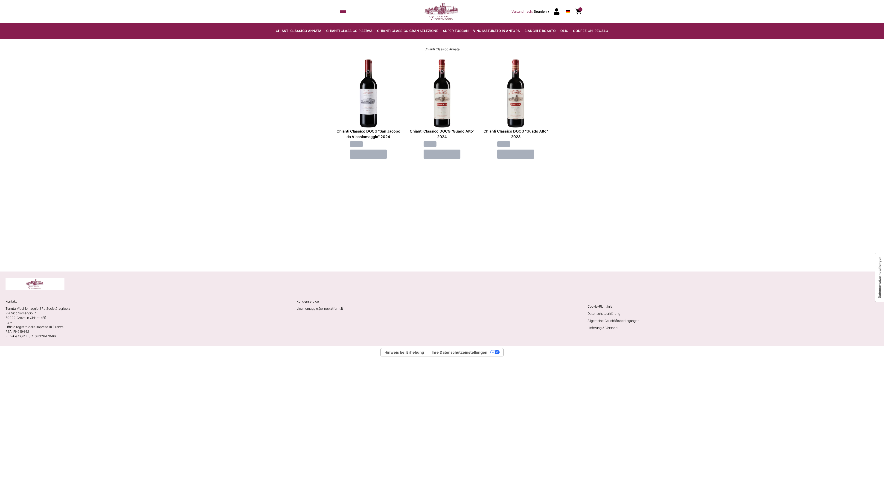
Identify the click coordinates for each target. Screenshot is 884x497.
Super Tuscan (455, 31)
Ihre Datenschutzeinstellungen (459, 352)
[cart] (578, 11)
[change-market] (531, 11)
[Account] (556, 11)
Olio (564, 31)
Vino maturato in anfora (496, 31)
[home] (442, 11)
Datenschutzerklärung (603, 313)
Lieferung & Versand (602, 328)
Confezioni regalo (590, 31)
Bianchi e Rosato (540, 31)
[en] (568, 5)
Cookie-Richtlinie (599, 306)
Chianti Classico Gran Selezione (407, 31)
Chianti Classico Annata (299, 31)
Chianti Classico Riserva (349, 31)
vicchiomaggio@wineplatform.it (320, 308)
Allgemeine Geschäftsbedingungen (613, 321)
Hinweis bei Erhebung (404, 352)
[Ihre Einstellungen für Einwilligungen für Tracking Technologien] (879, 277)
